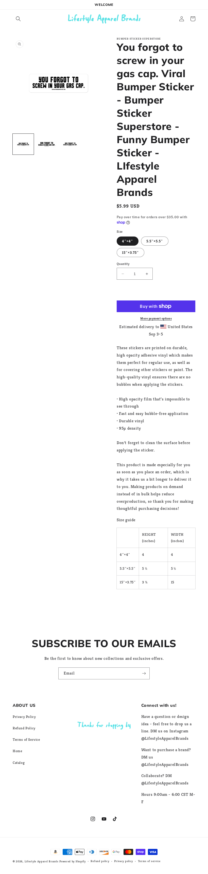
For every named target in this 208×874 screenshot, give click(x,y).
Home (17, 751)
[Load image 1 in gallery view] (23, 144)
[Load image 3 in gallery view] (70, 144)
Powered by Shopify (72, 861)
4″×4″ (127, 241)
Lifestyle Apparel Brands (42, 861)
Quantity (123, 264)
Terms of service (149, 861)
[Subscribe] (143, 673)
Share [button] (127, 600)
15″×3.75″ (130, 252)
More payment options (156, 318)
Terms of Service (26, 739)
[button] (18, 18)
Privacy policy (123, 861)
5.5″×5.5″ (154, 241)
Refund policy (100, 861)
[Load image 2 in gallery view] (46, 144)
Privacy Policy (24, 716)
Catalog (19, 762)
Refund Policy (24, 728)
